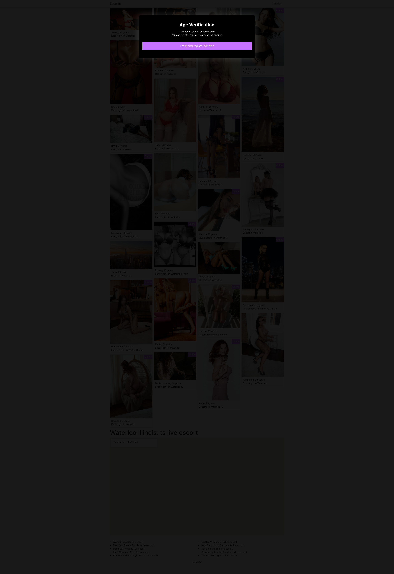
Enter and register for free (197, 46)
